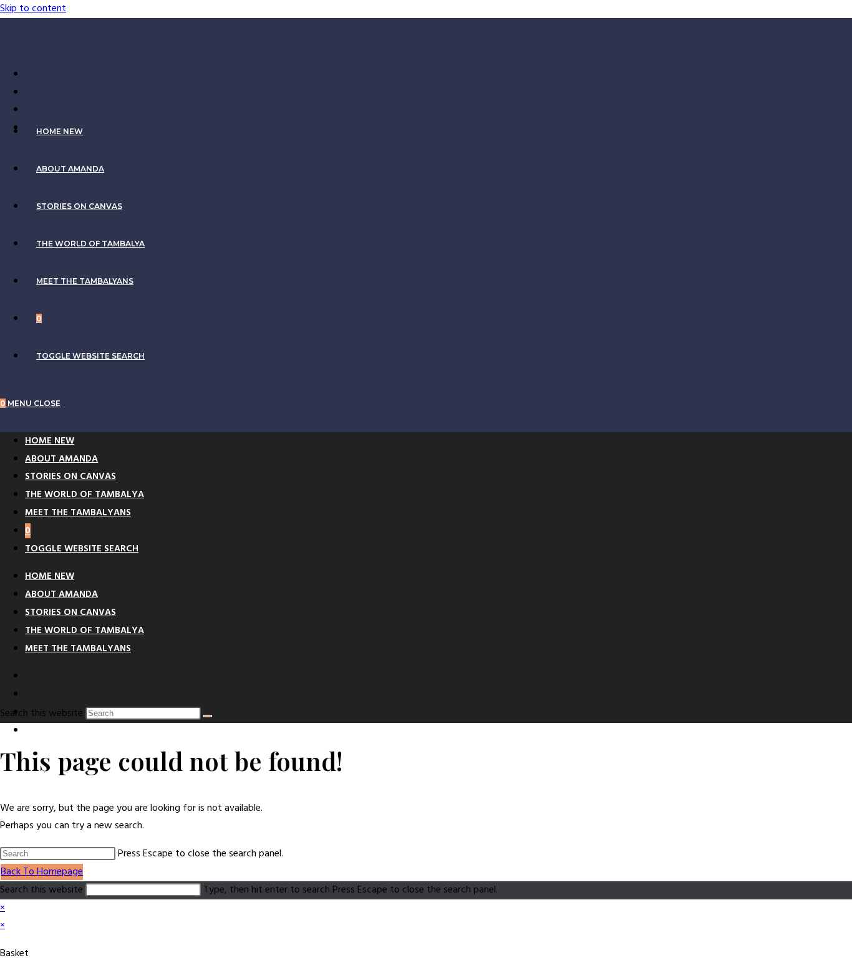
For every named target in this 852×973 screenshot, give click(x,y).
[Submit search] (207, 716)
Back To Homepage (42, 872)
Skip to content (33, 9)
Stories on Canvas (70, 476)
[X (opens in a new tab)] (31, 74)
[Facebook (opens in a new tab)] (31, 92)
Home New (49, 440)
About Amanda (61, 459)
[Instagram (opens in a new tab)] (31, 730)
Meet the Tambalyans (78, 512)
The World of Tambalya (84, 494)
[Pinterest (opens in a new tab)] (31, 110)
